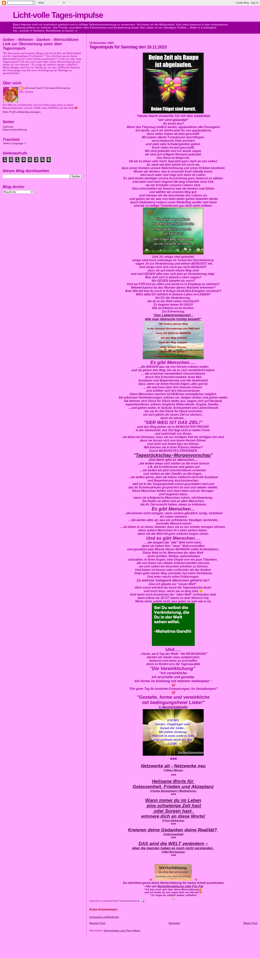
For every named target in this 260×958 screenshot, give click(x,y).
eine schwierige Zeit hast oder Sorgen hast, (173, 808)
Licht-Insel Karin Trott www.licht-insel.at (121, 901)
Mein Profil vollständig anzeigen (22, 112)
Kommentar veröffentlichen (104, 917)
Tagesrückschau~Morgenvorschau (173, 455)
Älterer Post (250, 923)
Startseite (174, 923)
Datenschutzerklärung (15, 129)
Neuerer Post (97, 923)
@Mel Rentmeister (173, 851)
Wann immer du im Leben (173, 800)
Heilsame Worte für (173, 781)
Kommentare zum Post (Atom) (122, 930)
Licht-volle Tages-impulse (58, 15)
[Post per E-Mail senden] (142, 901)
